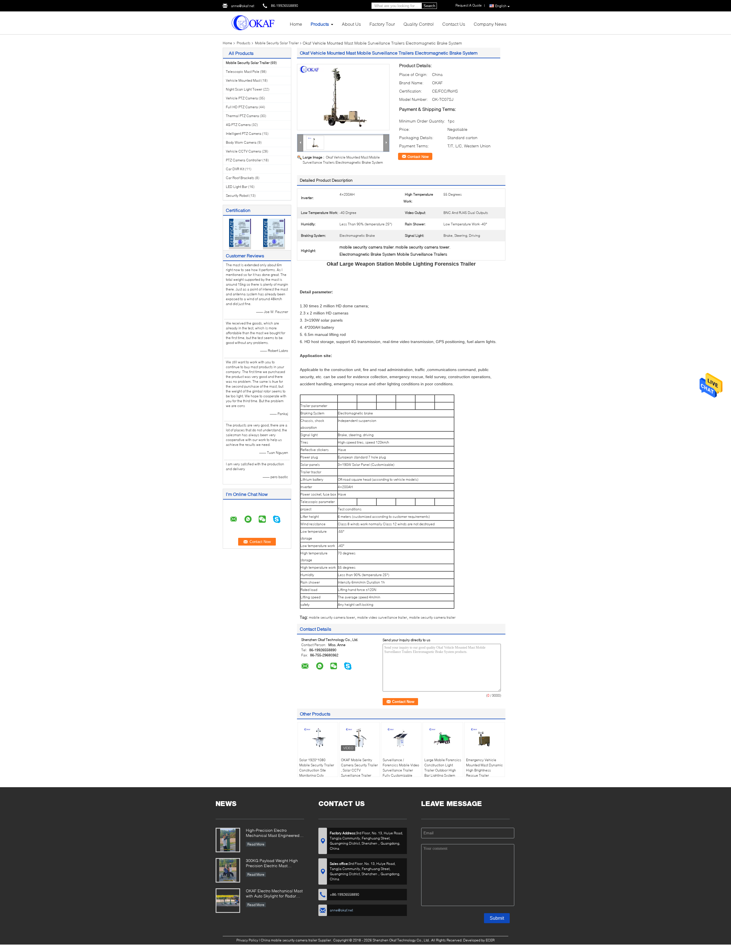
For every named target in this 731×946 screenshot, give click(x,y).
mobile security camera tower (332, 617)
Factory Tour (382, 24)
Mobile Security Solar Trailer (277, 43)
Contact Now (418, 156)
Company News (490, 24)
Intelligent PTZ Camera (243, 133)
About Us (351, 24)
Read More (255, 844)
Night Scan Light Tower (244, 89)
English (501, 6)
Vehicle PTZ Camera (242, 98)
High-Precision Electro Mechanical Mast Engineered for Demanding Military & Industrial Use (273, 833)
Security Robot (237, 195)
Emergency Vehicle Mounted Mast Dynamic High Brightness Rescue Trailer (484, 767)
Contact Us (453, 24)
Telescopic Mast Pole (242, 71)
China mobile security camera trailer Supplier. (297, 940)
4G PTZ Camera (238, 125)
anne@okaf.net (242, 6)
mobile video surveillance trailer (382, 617)
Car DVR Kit (235, 169)
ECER (490, 940)
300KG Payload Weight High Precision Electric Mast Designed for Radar (272, 863)
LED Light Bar (236, 187)
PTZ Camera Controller (244, 160)
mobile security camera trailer (432, 617)
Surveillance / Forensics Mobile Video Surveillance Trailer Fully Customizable (401, 767)
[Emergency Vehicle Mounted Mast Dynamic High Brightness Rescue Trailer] (485, 738)
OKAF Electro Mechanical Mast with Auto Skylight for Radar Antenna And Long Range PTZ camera (274, 893)
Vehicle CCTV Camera (243, 151)
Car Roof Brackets (240, 178)
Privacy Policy (247, 940)
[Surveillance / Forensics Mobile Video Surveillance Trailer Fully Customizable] (401, 738)
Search (429, 6)
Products (320, 24)
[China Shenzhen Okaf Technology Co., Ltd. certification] (240, 233)
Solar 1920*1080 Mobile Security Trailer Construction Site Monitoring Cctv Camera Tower (316, 770)
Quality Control (418, 24)
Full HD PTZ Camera (242, 107)
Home (296, 24)
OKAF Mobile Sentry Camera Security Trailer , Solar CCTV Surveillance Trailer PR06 (359, 770)
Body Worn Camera (241, 142)
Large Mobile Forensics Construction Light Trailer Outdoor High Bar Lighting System (442, 767)
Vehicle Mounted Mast (243, 80)
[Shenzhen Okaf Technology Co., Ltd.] (254, 22)
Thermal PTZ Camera (242, 116)
